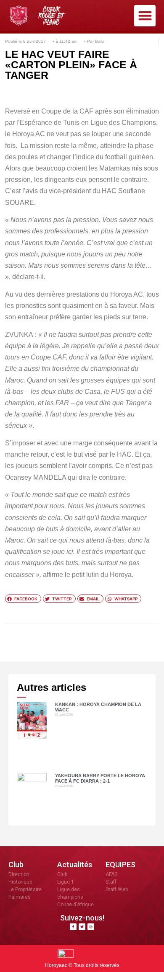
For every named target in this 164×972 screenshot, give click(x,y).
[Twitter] (82, 926)
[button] (145, 15)
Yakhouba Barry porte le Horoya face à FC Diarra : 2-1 (100, 778)
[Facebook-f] (73, 926)
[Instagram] (90, 926)
